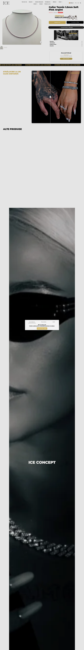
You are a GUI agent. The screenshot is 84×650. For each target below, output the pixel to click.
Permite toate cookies (42, 328)
